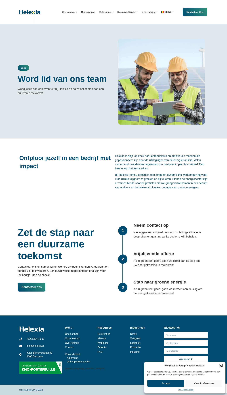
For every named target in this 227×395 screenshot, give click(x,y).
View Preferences (204, 383)
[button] (220, 365)
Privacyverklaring (185, 390)
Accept (166, 383)
